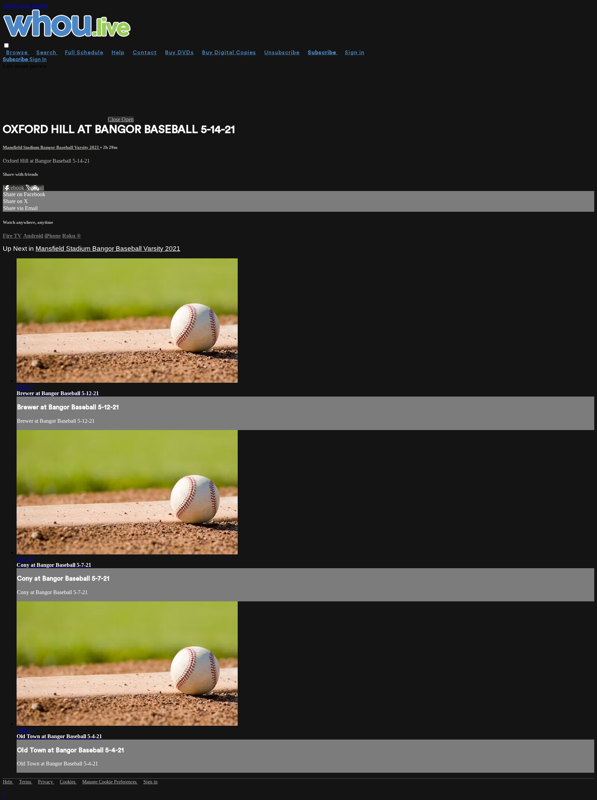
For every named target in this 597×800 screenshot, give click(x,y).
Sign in (354, 52)
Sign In (38, 59)
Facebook (14, 188)
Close (115, 119)
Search (47, 52)
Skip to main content (25, 6)
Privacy (46, 781)
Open (128, 119)
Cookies (68, 781)
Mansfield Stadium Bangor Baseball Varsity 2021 (51, 147)
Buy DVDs (179, 52)
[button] (6, 45)
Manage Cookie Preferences (110, 781)
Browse (17, 52)
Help (118, 52)
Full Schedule (84, 52)
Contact (145, 52)
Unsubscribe (282, 52)
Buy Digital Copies (229, 52)
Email (37, 188)
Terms (25, 781)
